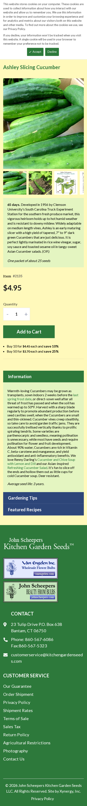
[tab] (43, 376)
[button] (16, 183)
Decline (52, 51)
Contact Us (13, 758)
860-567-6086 (39, 639)
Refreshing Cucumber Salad (27, 468)
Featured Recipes (24, 509)
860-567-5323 (33, 645)
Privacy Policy (16, 702)
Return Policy (16, 734)
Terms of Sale (16, 718)
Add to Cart (29, 332)
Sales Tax (11, 726)
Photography (15, 750)
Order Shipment (18, 694)
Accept (37, 51)
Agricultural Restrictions (26, 742)
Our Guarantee (17, 686)
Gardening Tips (22, 497)
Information (19, 376)
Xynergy (66, 791)
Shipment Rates (18, 710)
